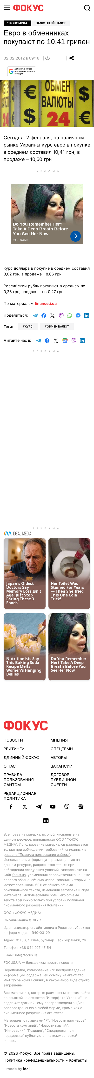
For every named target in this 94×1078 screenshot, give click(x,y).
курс (29, 326)
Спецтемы (62, 748)
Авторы (59, 757)
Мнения (59, 740)
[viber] (67, 806)
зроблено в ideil (19, 1069)
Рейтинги (14, 748)
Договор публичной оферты (63, 779)
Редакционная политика (20, 796)
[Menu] (7, 8)
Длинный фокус (21, 757)
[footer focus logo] (26, 725)
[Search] (87, 8)
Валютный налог (51, 23)
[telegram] (39, 806)
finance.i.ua (46, 303)
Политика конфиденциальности (34, 1060)
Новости (13, 740)
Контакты (78, 1060)
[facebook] (11, 806)
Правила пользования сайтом (19, 779)
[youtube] (53, 806)
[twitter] (25, 806)
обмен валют (58, 326)
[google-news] (81, 806)
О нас (10, 766)
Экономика (17, 23)
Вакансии (62, 766)
